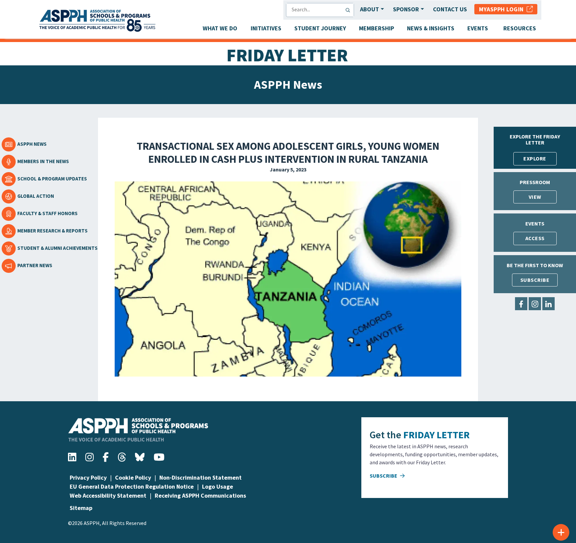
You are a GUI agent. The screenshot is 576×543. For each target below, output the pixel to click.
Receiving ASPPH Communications (200, 495)
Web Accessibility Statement (108, 495)
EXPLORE (534, 158)
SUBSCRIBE (535, 280)
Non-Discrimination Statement (200, 477)
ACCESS (535, 238)
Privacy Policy (88, 477)
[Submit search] (349, 10)
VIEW (535, 196)
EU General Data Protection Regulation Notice (132, 486)
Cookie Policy (133, 477)
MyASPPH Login (503, 9)
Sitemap (81, 508)
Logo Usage (217, 486)
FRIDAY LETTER (436, 434)
